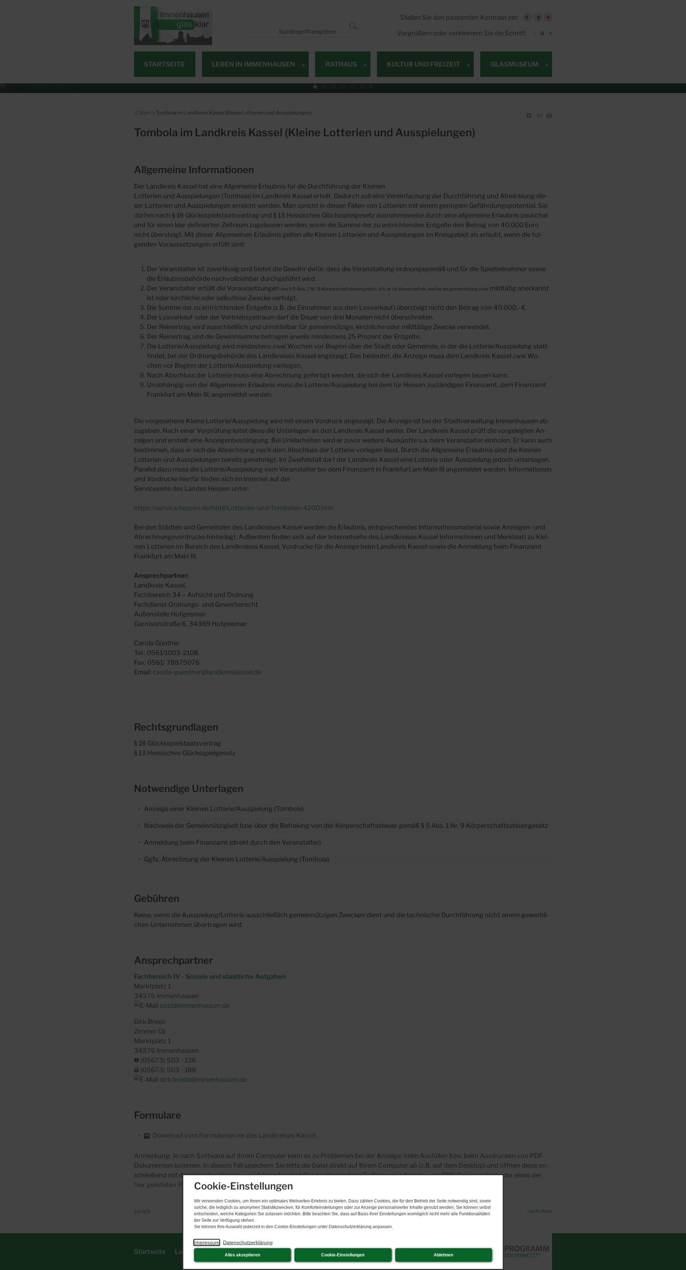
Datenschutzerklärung (248, 1242)
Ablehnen (443, 1254)
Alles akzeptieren (242, 1254)
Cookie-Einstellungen (342, 1254)
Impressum (206, 1242)
